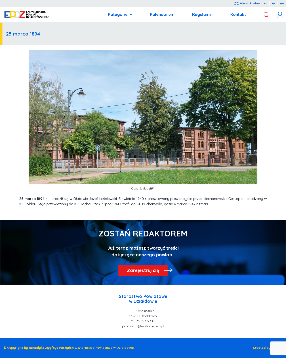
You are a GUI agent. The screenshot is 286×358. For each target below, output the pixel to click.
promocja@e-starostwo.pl (143, 326)
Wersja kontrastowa (253, 3)
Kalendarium (162, 14)
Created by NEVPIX (267, 348)
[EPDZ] (27, 15)
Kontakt (238, 14)
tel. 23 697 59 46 (143, 321)
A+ (282, 3)
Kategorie (118, 14)
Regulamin (202, 14)
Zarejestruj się (143, 270)
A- (273, 3)
